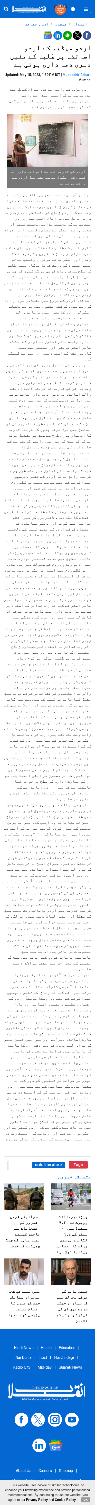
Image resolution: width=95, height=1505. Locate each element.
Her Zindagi (64, 1357)
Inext (42, 1357)
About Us (23, 1470)
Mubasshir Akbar (76, 75)
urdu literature (48, 1164)
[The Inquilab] (46, 1391)
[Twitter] (38, 1419)
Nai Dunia (23, 1357)
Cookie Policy (65, 1500)
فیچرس (60, 24)
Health (46, 1347)
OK (86, 1499)
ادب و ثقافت (37, 24)
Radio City (21, 1367)
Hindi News (24, 1347)
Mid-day (45, 1367)
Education (67, 1347)
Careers (45, 1470)
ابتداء (79, 24)
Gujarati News (70, 1367)
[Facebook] (21, 1419)
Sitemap (66, 1470)
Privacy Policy (37, 1500)
